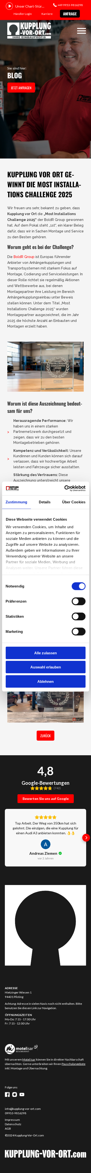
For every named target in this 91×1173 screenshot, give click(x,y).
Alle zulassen (45, 653)
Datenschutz (13, 1124)
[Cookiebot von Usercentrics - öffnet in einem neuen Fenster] (64, 488)
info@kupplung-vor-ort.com (23, 1109)
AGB (8, 1128)
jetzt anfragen (21, 87)
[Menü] (81, 31)
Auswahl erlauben (45, 667)
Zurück (45, 735)
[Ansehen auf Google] (45, 844)
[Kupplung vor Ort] (29, 30)
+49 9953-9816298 (70, 5)
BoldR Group (24, 257)
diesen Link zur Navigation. (39, 1008)
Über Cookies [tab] (73, 502)
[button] (5, 838)
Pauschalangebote (73, 1064)
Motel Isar (28, 1059)
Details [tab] (45, 502)
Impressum (12, 1120)
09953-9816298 (15, 1113)
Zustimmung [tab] (16, 502)
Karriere (47, 13)
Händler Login (23, 13)
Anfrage (70, 13)
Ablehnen (45, 681)
